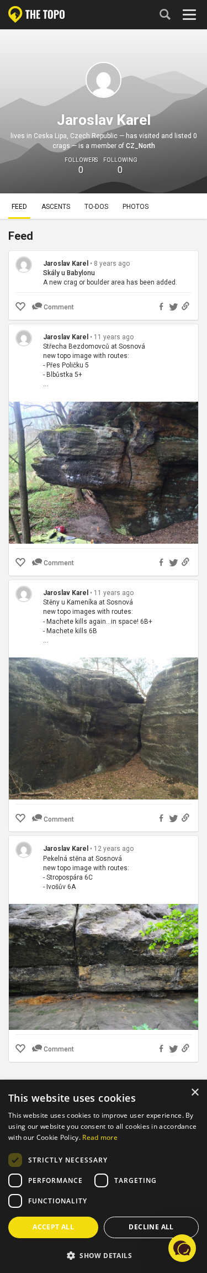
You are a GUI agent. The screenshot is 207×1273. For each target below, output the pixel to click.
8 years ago (112, 263)
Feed (19, 207)
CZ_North (140, 146)
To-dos (96, 207)
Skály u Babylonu (69, 273)
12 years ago (114, 849)
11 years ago (114, 337)
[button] (103, 1255)
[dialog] (103, 1177)
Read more (100, 1137)
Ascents (55, 207)
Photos (135, 207)
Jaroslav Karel (65, 263)
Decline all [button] (151, 1227)
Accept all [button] (53, 1227)
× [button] (194, 1092)
